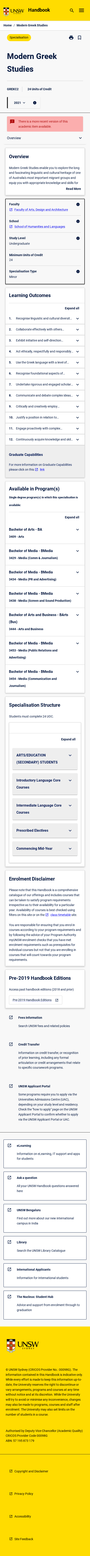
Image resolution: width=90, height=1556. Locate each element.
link (42, 469)
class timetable (60, 915)
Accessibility (22, 1516)
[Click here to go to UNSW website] (14, 12)
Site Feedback (23, 1539)
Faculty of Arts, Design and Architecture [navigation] (41, 209)
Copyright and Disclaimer (31, 1471)
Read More (73, 189)
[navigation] (35, 1000)
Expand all (72, 308)
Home (7, 25)
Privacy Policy (23, 1493)
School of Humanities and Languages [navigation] (39, 226)
